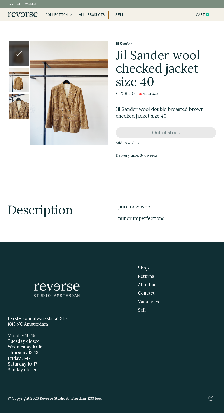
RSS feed (95, 398)
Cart (204, 15)
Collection (57, 15)
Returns (146, 276)
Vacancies (148, 301)
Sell (120, 15)
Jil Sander (124, 43)
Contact (146, 293)
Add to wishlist (128, 142)
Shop (143, 268)
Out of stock (166, 132)
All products (92, 15)
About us (147, 285)
